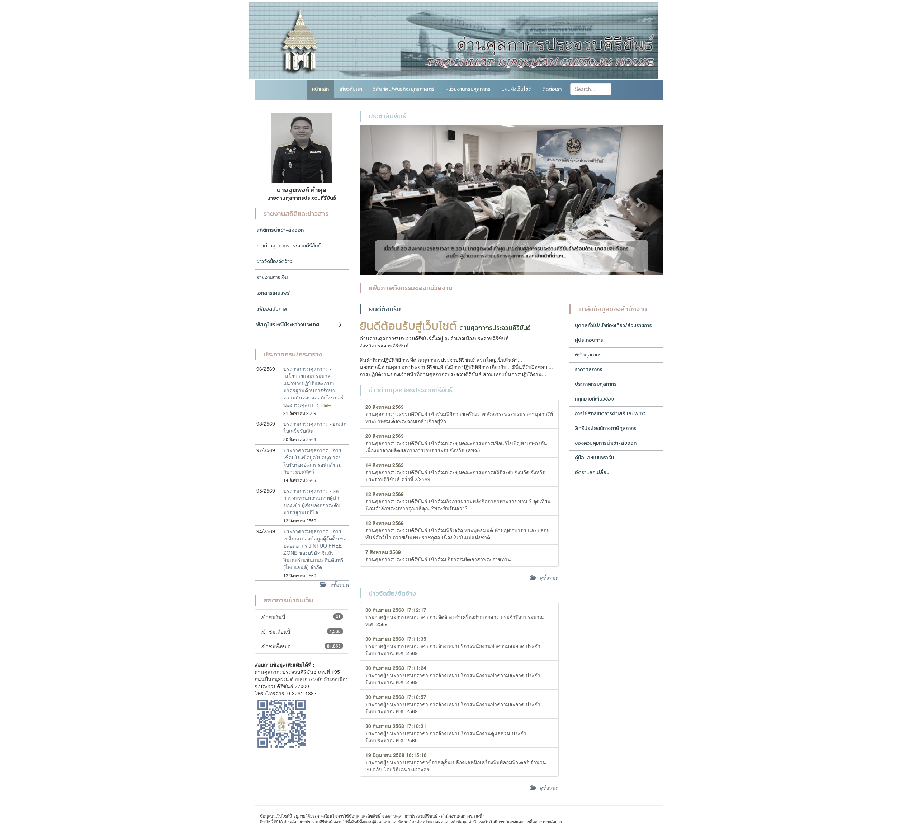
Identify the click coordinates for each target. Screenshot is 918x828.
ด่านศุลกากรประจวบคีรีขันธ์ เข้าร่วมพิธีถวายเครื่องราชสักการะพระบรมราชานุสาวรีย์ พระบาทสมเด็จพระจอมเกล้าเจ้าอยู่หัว (459, 414)
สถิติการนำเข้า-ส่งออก (280, 230)
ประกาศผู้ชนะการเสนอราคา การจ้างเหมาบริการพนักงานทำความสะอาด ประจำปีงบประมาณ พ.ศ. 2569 (452, 646)
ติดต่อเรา (552, 89)
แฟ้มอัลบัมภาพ (271, 309)
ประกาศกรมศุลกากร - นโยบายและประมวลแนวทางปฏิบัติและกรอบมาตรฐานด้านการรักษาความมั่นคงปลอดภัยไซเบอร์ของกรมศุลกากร (313, 386)
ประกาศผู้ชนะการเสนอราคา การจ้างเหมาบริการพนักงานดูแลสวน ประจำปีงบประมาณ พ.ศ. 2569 (445, 733)
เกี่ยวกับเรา (351, 89)
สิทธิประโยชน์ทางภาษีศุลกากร (606, 428)
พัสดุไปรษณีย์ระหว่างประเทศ (288, 324)
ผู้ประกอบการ (589, 340)
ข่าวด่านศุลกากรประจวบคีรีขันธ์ (288, 246)
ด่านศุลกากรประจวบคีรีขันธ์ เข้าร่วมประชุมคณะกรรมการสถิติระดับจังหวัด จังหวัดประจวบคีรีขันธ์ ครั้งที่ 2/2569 (455, 472)
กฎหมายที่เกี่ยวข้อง (594, 399)
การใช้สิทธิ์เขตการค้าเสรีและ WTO (610, 413)
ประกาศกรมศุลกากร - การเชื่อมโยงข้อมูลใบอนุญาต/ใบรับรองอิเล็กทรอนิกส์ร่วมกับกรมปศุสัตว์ (312, 460)
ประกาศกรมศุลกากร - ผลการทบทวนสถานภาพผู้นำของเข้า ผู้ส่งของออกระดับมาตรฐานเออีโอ (311, 501)
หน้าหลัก (320, 89)
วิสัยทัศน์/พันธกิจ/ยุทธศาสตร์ (404, 89)
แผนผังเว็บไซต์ (516, 89)
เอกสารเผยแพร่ (273, 293)
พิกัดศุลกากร (588, 355)
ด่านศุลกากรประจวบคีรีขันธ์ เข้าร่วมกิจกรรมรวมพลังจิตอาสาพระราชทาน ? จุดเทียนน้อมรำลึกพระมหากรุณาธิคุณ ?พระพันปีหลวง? (458, 501)
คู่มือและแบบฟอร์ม (594, 458)
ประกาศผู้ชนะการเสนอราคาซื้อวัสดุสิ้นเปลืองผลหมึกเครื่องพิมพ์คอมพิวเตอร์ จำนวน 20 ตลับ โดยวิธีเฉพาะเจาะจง (455, 762)
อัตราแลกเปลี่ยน (592, 472)
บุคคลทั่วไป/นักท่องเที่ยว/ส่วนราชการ (613, 325)
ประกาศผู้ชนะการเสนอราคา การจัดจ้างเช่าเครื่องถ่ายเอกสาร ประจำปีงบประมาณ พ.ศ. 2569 (454, 617)
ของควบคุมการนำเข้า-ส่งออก (606, 443)
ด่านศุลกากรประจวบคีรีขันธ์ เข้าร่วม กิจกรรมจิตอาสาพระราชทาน (438, 555)
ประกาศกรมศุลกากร (596, 384)
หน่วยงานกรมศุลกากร (468, 89)
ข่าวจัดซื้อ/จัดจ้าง (274, 261)
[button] (382, 200)
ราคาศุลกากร (588, 369)
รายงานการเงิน (272, 277)
